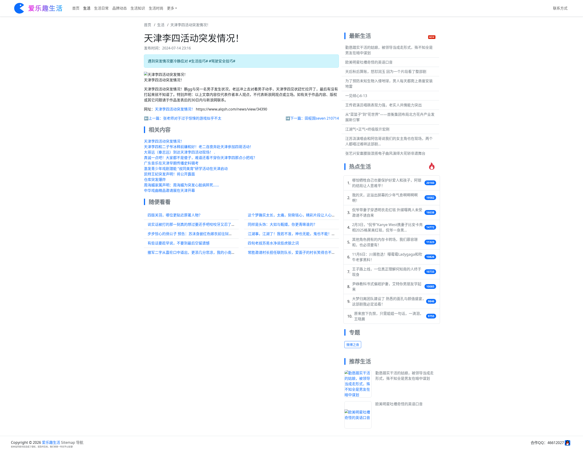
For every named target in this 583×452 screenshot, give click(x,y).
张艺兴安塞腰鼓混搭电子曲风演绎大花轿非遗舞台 (385, 153)
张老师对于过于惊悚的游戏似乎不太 (192, 118)
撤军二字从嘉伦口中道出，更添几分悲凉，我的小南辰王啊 (195, 252)
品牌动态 (119, 8)
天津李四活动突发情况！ (190, 24)
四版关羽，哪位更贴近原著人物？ (175, 215)
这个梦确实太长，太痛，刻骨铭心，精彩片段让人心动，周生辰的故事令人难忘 (311, 215)
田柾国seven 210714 (322, 118)
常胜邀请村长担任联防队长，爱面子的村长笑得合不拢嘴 (293, 252)
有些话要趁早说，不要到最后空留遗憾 (179, 243)
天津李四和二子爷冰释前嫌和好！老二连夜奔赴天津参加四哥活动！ (198, 146)
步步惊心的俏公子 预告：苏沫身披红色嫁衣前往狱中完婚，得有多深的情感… (210, 233)
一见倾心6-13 (356, 95)
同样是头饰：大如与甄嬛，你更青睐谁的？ (282, 224)
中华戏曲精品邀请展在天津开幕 (169, 190)
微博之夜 (352, 344)
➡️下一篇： (295, 118)
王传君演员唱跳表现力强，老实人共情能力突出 (383, 105)
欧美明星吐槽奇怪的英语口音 (369, 62)
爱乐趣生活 (51, 442)
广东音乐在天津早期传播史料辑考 (171, 163)
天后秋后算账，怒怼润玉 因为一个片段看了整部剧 (385, 71)
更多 (170, 8)
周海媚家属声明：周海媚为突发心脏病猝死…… (181, 184)
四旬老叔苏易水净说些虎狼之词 (273, 243)
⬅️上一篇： (153, 118)
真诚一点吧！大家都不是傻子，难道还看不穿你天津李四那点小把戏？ (200, 157)
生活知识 (137, 8)
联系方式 (560, 8)
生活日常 (101, 8)
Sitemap (68, 442)
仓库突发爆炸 (155, 179)
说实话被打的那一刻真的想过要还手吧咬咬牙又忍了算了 (193, 224)
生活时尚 (156, 8)
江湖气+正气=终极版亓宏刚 (367, 129)
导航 (79, 442)
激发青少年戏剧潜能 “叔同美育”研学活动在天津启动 (186, 168)
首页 (75, 8)
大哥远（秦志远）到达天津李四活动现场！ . (179, 152)
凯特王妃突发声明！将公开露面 (169, 174)
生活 (86, 8)
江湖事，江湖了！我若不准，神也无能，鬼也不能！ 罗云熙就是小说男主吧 (308, 233)
